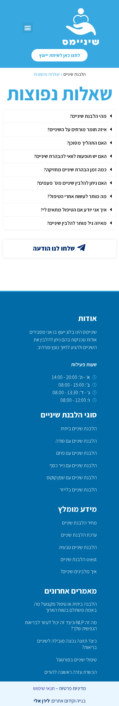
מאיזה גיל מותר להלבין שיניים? (77, 223)
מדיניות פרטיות (72, 688)
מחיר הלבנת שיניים (79, 522)
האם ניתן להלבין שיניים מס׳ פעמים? (72, 183)
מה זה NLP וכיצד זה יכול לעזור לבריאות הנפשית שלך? (61, 625)
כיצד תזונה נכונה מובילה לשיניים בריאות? (67, 644)
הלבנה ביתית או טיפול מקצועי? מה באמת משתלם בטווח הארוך (65, 607)
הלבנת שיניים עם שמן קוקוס (72, 477)
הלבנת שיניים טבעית (78, 547)
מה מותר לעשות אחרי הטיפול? (77, 196)
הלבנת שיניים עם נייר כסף (73, 465)
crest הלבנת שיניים (79, 559)
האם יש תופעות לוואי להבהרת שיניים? (70, 156)
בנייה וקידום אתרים (69, 700)
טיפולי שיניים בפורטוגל (76, 659)
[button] (28, 28)
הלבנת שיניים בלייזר (78, 489)
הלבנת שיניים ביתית (79, 428)
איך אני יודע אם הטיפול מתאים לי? (74, 209)
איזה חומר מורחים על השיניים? (77, 129)
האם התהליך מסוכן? (87, 142)
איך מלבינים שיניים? (79, 571)
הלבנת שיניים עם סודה (76, 441)
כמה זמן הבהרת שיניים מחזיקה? (75, 169)
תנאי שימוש (44, 688)
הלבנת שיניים (74, 74)
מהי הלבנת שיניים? (88, 116)
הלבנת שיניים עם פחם (76, 453)
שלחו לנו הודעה (54, 248)
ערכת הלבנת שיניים (79, 534)
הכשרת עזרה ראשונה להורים (70, 672)
